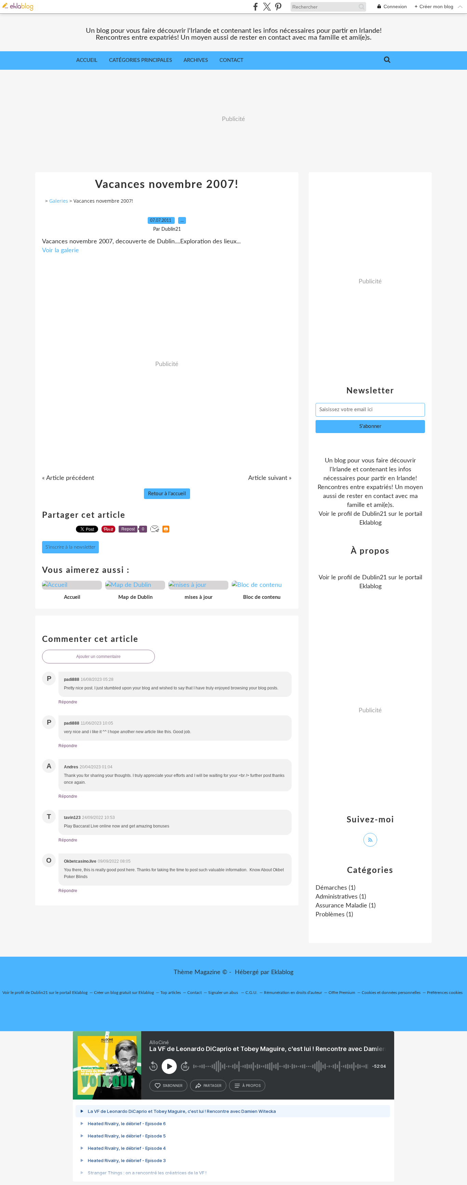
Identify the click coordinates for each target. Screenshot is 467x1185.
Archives (196, 60)
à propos (251, 1085)
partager (212, 1085)
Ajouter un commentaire (98, 656)
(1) (336, 888)
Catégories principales (140, 60)
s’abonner (173, 1085)
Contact (231, 60)
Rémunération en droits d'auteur (293, 993)
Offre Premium (342, 993)
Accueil (86, 60)
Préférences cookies (445, 993)
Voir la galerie (60, 250)
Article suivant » (270, 478)
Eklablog (282, 972)
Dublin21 (374, 514)
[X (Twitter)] (267, 7)
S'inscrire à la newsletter (70, 547)
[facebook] (255, 7)
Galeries (58, 201)
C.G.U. (251, 993)
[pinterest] (278, 7)
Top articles (170, 993)
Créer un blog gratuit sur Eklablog (124, 993)
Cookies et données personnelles (391, 993)
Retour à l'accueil (167, 493)
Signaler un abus (223, 993)
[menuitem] (87, 60)
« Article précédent (68, 478)
